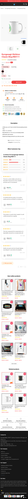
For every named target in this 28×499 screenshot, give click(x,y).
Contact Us (3, 471)
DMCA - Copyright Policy (6, 457)
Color (3, 69)
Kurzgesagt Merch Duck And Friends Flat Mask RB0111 (7, 314)
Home (2, 8)
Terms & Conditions (5, 453)
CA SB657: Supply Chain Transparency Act (10, 459)
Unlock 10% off (3, 493)
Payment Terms (4, 467)
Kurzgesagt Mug (21, 8)
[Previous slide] (2, 27)
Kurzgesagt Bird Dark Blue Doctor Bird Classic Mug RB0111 (7, 408)
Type (3, 64)
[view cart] (26, 4)
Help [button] (25, 497)
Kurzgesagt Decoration (10, 8)
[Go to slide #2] (17, 48)
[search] (24, 4)
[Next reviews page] (25, 267)
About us (3, 451)
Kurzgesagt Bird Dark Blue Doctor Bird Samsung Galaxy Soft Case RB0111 (7, 293)
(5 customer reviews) (12, 59)
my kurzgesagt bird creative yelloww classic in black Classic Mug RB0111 (20, 386)
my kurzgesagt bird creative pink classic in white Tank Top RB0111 (20, 293)
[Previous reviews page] (18, 267)
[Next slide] (25, 27)
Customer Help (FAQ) (5, 473)
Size (2, 73)
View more (14, 363)
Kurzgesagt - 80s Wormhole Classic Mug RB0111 (6, 336)
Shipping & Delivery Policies (6, 465)
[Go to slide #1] (10, 48)
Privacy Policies (4, 455)
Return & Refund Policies (6, 469)
